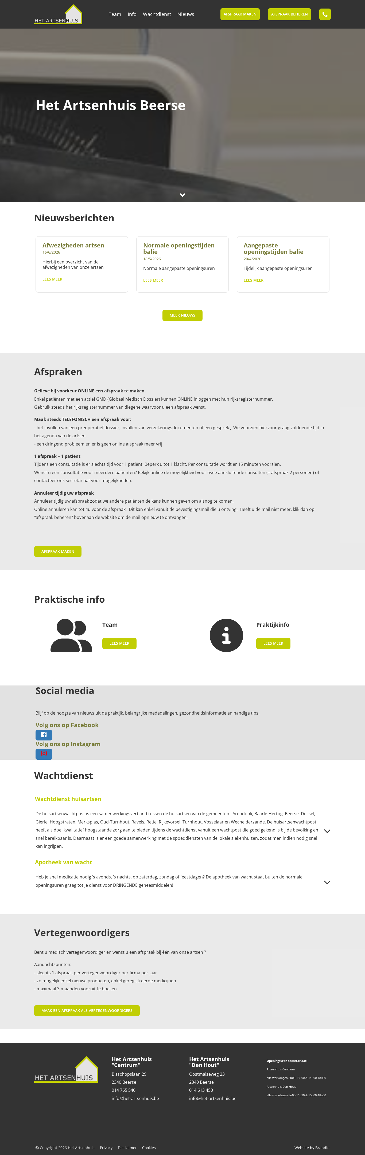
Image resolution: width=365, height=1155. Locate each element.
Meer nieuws (182, 315)
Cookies (149, 1147)
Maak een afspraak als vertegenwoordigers (87, 1010)
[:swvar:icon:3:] (16, 115)
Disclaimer (127, 1147)
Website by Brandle (311, 1147)
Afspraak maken (240, 14)
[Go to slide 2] (180, 182)
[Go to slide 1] (175, 182)
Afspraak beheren (289, 14)
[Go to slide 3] (185, 182)
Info (132, 14)
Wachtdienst (157, 14)
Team (115, 14)
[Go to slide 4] (189, 182)
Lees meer (52, 279)
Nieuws (185, 14)
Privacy (106, 1147)
